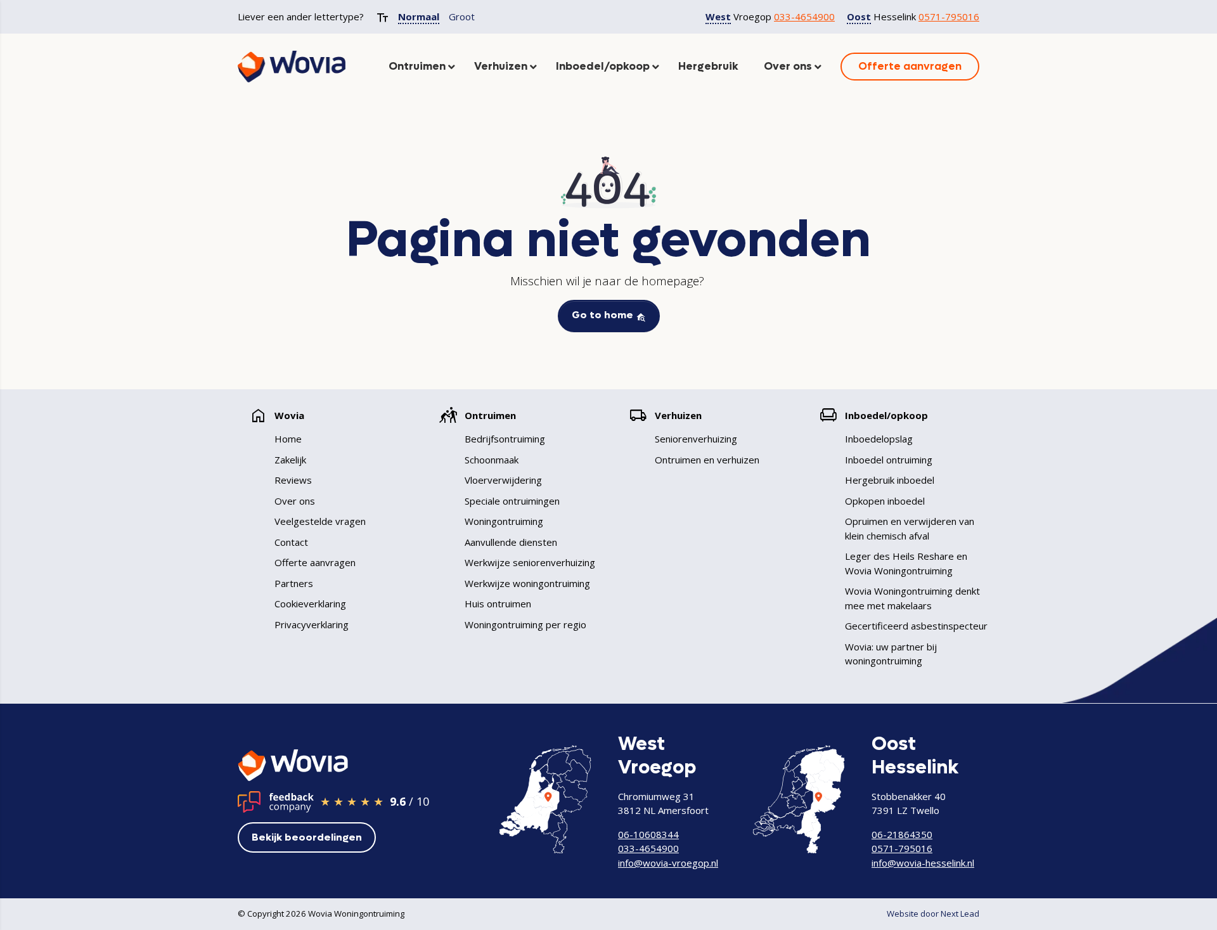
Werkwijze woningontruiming (527, 583)
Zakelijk (290, 459)
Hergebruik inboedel (889, 480)
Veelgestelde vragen (320, 521)
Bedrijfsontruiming (505, 438)
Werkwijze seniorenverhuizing (530, 562)
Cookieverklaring (310, 603)
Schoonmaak (491, 459)
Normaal (418, 16)
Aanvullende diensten (511, 542)
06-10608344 (648, 834)
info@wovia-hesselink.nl (923, 862)
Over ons (294, 500)
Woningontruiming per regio (525, 624)
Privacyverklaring (311, 624)
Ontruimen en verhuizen (707, 459)
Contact (291, 542)
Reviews (293, 480)
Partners (293, 583)
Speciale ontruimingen (512, 500)
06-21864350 (902, 834)
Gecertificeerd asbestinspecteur (916, 625)
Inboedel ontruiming (888, 459)
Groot (462, 16)
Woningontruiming (504, 521)
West (718, 16)
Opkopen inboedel (885, 500)
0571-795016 (948, 16)
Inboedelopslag (879, 438)
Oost (859, 16)
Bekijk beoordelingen (307, 837)
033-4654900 (804, 16)
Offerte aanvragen (315, 562)
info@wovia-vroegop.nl (668, 862)
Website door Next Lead (933, 913)
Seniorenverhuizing (696, 438)
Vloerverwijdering (503, 480)
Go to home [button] (604, 314)
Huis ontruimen (498, 603)
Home (288, 438)
